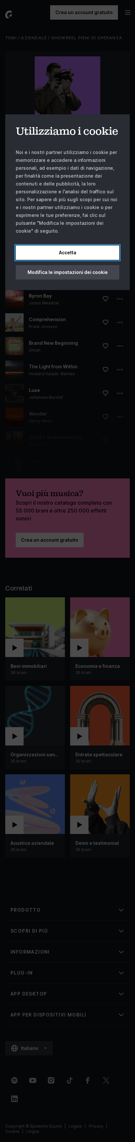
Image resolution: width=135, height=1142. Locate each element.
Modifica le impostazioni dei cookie (68, 272)
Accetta (67, 252)
